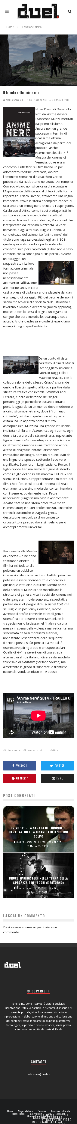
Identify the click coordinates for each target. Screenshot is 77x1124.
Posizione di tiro (37, 99)
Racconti (40, 1117)
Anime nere (13, 750)
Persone (42, 1111)
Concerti (56, 1117)
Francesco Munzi (36, 750)
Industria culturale (60, 1111)
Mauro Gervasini (14, 100)
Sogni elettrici (25, 1111)
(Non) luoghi (18, 1113)
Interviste (48, 1114)
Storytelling (36, 1113)
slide (55, 750)
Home (10, 1111)
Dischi (63, 1114)
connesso (29, 927)
